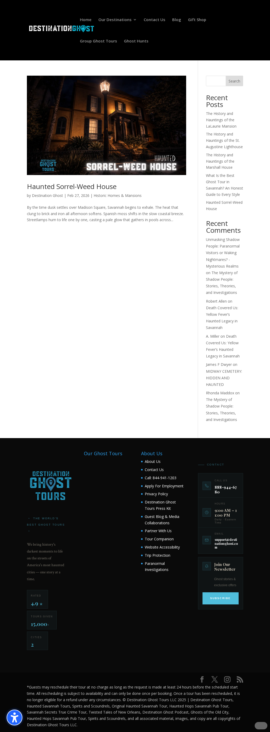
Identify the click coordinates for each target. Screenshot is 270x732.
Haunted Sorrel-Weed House (72, 186)
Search (234, 81)
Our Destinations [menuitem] (115, 20)
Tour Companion (159, 538)
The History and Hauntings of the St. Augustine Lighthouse (224, 140)
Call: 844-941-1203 (160, 477)
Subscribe (220, 598)
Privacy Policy (156, 493)
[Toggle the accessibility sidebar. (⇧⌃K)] (14, 717)
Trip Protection (157, 555)
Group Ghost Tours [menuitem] (98, 41)
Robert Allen (216, 301)
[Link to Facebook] (202, 679)
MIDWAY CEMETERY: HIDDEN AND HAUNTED (224, 378)
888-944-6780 (226, 489)
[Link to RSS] (240, 679)
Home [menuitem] (85, 20)
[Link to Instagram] (227, 679)
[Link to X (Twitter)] (214, 679)
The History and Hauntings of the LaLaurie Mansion (221, 120)
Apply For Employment (164, 485)
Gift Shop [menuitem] (197, 20)
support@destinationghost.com (226, 543)
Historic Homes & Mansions (118, 195)
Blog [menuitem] (176, 20)
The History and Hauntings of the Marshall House (220, 161)
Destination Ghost (47, 195)
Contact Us (154, 469)
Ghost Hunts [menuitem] (136, 41)
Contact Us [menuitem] (154, 20)
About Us (153, 461)
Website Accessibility (162, 547)
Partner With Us (158, 530)
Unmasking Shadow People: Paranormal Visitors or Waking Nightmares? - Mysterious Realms (223, 253)
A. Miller (212, 336)
